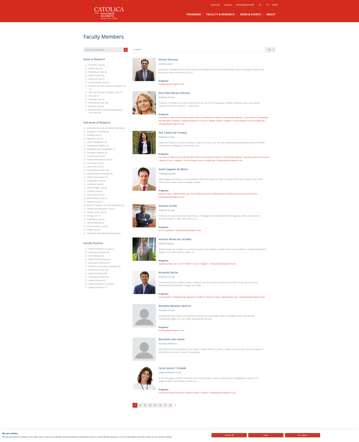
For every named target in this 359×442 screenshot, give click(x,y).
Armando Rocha (168, 272)
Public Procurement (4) (98, 177)
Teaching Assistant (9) (98, 276)
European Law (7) (96, 99)
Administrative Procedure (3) (100, 173)
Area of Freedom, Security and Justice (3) (106, 205)
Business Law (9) (96, 106)
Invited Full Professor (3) (100, 259)
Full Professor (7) (96, 255)
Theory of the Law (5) (97, 212)
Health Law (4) (94, 229)
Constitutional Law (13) (99, 82)
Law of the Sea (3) (96, 166)
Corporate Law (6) (95, 184)
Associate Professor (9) (99, 262)
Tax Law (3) (94, 95)
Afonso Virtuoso (168, 59)
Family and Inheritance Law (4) (101, 208)
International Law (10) (98, 102)
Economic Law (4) (97, 65)
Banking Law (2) (95, 135)
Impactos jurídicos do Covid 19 (195, 120)
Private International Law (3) (100, 159)
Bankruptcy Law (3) (96, 219)
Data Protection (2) (96, 194)
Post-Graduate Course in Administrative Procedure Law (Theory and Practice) (223, 193)
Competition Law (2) (96, 180)
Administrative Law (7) (97, 198)
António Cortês (168, 205)
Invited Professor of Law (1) (101, 248)
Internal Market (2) (96, 222)
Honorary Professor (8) (99, 252)
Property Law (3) (95, 191)
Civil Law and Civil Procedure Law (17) (106, 92)
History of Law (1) (97, 79)
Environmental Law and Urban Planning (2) (107, 128)
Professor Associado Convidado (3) (104, 266)
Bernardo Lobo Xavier (172, 339)
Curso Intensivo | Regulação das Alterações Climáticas (182, 297)
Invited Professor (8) (98, 273)
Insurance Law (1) (95, 201)
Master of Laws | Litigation (220, 120)
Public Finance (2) (96, 75)
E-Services (215, 5)
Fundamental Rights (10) (98, 145)
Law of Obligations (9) (97, 142)
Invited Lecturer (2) (97, 280)
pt (268, 5)
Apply (126, 50)
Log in (275, 5)
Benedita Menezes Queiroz (175, 305)
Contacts (228, 5)
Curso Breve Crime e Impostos (171, 392)
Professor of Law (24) (98, 269)
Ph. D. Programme (166, 230)
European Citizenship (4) (98, 131)
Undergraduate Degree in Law (171, 84)
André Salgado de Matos (173, 169)
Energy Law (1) (94, 215)
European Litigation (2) (98, 152)
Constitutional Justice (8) (98, 170)
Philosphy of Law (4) (98, 72)
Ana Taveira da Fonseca (173, 132)
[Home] (111, 19)
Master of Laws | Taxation (197, 392)
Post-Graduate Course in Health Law (248, 120)
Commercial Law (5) (96, 156)
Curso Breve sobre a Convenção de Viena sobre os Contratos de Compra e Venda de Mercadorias (200, 117)
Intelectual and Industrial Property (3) (104, 233)
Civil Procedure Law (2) (98, 226)
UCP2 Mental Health (245, 5)
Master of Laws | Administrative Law (174, 193)
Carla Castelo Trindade (172, 368)
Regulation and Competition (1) (101, 149)
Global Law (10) (96, 68)
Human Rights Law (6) (97, 187)
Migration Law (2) (95, 138)
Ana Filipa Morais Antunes (174, 93)
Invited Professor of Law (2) (101, 284)
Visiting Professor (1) (98, 287)
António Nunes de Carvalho (175, 239)
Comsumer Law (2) (96, 163)
